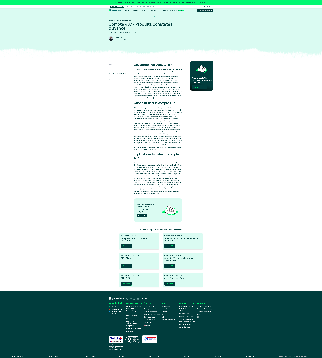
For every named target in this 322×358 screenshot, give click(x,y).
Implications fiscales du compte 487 (118, 78)
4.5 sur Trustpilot (116, 307)
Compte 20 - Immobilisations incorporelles (178, 259)
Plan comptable (129, 17)
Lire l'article (126, 246)
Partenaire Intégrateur (204, 312)
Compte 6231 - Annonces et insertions (134, 239)
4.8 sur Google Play (116, 309)
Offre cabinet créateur (186, 319)
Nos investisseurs (149, 320)
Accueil (111, 17)
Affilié (198, 314)
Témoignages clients (150, 312)
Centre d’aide (166, 306)
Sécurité (186, 356)
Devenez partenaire (150, 317)
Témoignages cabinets (151, 309)
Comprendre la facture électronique (133, 307)
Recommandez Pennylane (152, 314)
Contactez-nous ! (149, 306)
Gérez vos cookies (154, 356)
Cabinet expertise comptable (145, 6)
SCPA (198, 317)
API (163, 317)
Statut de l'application (168, 320)
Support (164, 312)
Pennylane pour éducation (187, 322)
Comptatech (130, 326)
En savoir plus (142, 216)
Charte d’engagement (186, 311)
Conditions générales (54, 356)
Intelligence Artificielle (186, 316)
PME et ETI (130, 6)
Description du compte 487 (116, 68)
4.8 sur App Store (116, 311)
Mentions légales (90, 356)
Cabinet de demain (185, 324)
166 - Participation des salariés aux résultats (181, 239)
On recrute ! (148, 322)
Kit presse (129, 331)
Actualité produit (184, 327)
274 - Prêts (126, 278)
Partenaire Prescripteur (204, 306)
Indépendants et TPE (117, 6)
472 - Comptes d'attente (176, 278)
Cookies (121, 356)
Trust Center (217, 356)
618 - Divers (126, 258)
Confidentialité (250, 356)
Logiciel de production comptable (186, 307)
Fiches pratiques (119, 17)
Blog (127, 318)
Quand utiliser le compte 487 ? (117, 73)
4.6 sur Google (115, 314)
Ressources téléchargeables (131, 322)
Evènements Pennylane (133, 328)
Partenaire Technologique (205, 309)
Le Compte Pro (184, 314)
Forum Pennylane (167, 309)
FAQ (163, 314)
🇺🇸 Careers (147, 325)
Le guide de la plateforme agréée (134, 312)
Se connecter (207, 6)
